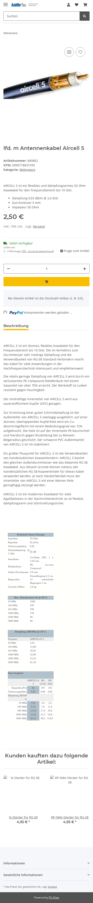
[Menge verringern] (8, 268)
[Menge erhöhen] (84, 268)
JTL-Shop (54, 897)
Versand (39, 226)
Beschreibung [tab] (16, 326)
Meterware (27, 170)
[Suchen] (85, 16)
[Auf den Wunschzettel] (80, 52)
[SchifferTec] (25, 5)
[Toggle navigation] (5, 2)
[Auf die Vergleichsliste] (69, 52)
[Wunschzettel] (76, 4)
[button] (68, 4)
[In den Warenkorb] (46, 281)
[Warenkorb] (85, 4)
